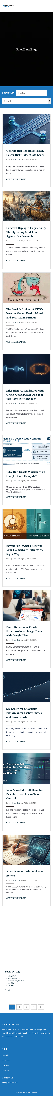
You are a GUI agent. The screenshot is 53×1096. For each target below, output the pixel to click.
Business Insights (16, 981)
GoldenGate (14, 978)
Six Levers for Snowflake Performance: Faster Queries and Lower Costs (24, 713)
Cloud (12, 976)
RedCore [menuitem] (5, 1066)
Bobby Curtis (16, 159)
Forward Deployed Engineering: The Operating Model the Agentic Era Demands (26, 232)
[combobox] (25, 101)
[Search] (49, 101)
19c (11, 985)
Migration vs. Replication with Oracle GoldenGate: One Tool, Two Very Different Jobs (25, 394)
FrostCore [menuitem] (5, 1060)
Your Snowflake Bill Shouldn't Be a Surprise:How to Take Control (24, 794)
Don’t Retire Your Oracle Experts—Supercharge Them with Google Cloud (24, 631)
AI (11, 983)
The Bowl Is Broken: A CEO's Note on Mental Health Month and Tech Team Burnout (25, 313)
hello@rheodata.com (10, 1083)
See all (7, 990)
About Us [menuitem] (5, 1055)
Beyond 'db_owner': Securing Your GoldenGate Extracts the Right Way (25, 550)
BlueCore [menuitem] (5, 1071)
